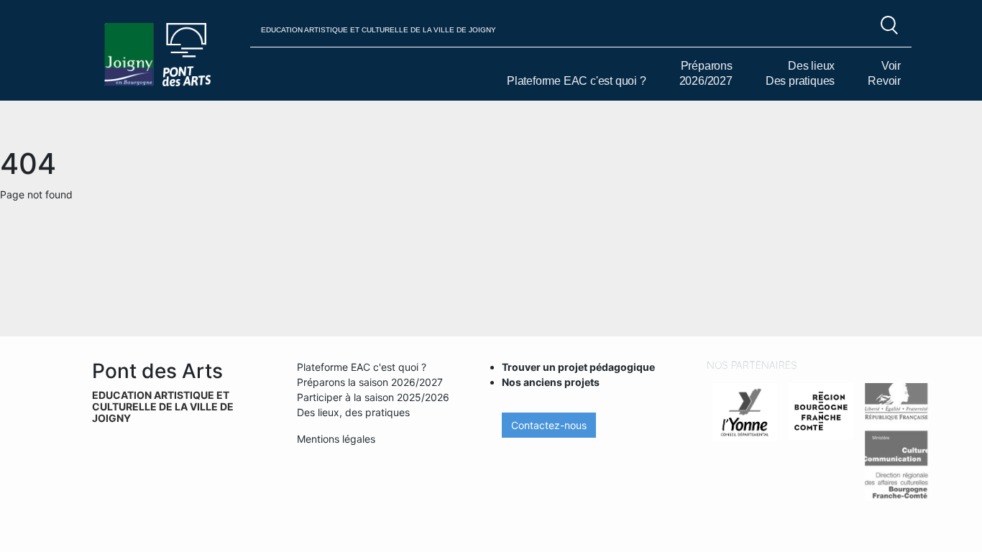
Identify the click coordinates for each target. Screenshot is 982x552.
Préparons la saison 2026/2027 (370, 382)
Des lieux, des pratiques (353, 412)
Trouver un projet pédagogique (578, 367)
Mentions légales (336, 439)
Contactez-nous (549, 425)
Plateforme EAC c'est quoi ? (576, 81)
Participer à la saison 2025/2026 (373, 397)
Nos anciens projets (551, 382)
